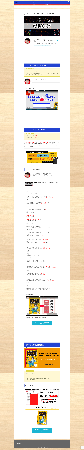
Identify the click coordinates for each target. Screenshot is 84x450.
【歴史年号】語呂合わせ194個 (40, 2)
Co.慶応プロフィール (58, 2)
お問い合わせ (65, 2)
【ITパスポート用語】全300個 (50, 2)
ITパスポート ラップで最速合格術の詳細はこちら (42, 323)
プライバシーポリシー (19, 441)
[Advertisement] (42, 54)
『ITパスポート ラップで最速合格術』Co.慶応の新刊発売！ (42, 4)
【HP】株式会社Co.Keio (19, 443)
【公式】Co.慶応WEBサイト (41, 447)
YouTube (33, 2)
